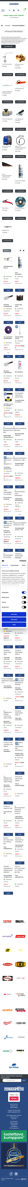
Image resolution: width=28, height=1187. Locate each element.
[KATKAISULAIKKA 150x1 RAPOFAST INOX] (8, 429)
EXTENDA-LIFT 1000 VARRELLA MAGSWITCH (19, 337)
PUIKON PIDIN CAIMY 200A (7, 658)
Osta (8, 290)
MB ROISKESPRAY (19, 372)
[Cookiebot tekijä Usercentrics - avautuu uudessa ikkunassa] (19, 561)
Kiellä (14, 624)
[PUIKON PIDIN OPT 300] (8, 807)
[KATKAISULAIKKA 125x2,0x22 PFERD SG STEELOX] (19, 810)
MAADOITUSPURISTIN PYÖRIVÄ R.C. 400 (19, 528)
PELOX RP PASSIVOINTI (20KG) (19, 784)
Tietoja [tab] (23, 565)
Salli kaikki (14, 614)
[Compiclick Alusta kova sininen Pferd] (19, 395)
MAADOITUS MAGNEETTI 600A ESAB (8, 371)
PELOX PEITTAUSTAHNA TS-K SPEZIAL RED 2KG (19, 876)
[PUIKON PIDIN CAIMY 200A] (8, 652)
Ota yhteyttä (14, 1121)
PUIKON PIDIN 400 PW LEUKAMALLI (19, 845)
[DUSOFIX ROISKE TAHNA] (19, 297)
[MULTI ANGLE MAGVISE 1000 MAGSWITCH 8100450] (19, 682)
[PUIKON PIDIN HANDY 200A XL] (19, 652)
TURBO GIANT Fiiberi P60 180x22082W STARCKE (8, 337)
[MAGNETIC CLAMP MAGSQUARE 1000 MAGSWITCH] (19, 746)
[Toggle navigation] (3, 10)
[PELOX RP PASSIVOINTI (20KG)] (19, 779)
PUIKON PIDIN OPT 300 (8, 812)
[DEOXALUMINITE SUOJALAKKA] (8, 555)
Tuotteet (7, 25)
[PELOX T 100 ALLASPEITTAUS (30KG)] (8, 744)
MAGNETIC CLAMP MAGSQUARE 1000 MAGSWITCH (19, 754)
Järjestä (6, 250)
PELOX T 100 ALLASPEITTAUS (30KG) (7, 750)
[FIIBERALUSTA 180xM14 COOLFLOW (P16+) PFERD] (8, 714)
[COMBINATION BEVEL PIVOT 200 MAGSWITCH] (8, 460)
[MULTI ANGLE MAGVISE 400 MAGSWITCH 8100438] (8, 524)
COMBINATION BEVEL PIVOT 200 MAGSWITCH (7, 468)
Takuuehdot (14, 1125)
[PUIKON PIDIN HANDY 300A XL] (19, 713)
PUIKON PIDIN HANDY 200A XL (18, 658)
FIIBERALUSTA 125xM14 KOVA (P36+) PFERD (7, 786)
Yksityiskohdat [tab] (14, 565)
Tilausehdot (14, 1126)
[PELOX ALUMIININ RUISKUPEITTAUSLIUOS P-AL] (8, 681)
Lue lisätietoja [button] (7, 74)
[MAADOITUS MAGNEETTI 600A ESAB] (8, 364)
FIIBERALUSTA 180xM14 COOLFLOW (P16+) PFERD (8, 722)
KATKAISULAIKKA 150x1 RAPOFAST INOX (8, 436)
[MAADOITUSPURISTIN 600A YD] (8, 259)
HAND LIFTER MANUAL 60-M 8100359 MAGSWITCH (8, 404)
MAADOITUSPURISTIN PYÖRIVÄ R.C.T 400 (19, 464)
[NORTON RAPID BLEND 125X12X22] (19, 556)
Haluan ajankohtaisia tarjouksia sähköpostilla (11, 1077)
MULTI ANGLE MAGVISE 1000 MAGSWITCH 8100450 (18, 688)
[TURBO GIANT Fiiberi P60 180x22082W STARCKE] (8, 330)
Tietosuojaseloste (14, 1128)
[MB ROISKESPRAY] (19, 364)
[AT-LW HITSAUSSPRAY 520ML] (19, 262)
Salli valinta (14, 619)
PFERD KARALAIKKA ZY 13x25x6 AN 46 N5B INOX (8, 876)
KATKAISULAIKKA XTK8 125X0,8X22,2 (19, 499)
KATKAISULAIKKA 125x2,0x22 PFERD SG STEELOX (19, 817)
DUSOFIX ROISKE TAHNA (18, 305)
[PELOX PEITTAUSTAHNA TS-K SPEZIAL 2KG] (8, 841)
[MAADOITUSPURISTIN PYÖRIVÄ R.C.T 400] (19, 458)
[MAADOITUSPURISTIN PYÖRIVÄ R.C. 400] (19, 523)
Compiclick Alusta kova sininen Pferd (19, 401)
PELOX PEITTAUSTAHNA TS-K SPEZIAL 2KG (8, 847)
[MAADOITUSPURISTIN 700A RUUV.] (19, 428)
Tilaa (23, 1080)
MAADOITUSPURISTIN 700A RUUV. (19, 434)
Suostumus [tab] (5, 565)
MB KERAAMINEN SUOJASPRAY (8, 498)
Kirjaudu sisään (14, 1123)
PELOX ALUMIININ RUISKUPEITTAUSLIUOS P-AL (8, 686)
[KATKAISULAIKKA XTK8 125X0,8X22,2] (19, 493)
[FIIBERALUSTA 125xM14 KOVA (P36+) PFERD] (8, 779)
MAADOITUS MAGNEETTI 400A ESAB (8, 305)
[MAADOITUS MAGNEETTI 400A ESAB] (8, 297)
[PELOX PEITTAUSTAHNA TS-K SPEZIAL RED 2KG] (19, 869)
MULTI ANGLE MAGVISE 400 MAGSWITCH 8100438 (7, 531)
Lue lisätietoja (8, 46)
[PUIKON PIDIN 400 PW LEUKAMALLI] (19, 840)
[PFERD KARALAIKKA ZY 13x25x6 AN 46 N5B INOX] (8, 869)
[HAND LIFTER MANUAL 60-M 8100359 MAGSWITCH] (8, 397)
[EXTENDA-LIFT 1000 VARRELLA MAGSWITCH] (19, 330)
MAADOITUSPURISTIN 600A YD (8, 267)
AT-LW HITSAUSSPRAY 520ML (18, 273)
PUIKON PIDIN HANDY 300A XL (18, 718)
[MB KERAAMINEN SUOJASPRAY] (8, 492)
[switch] (24, 597)
